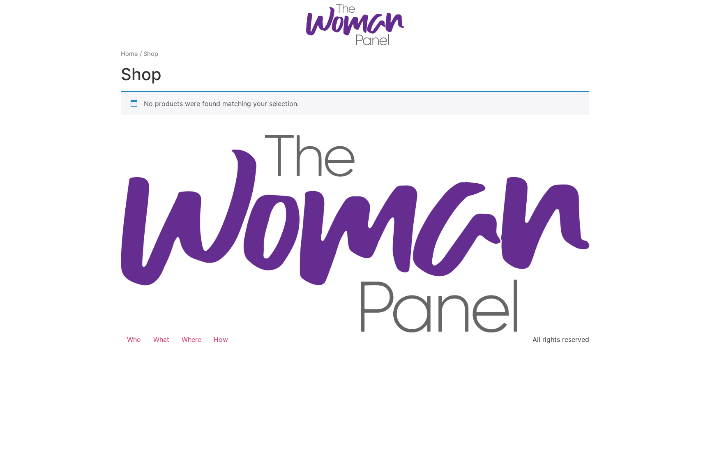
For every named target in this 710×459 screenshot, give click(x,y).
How (221, 339)
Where (191, 339)
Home (129, 54)
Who (134, 339)
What (161, 339)
